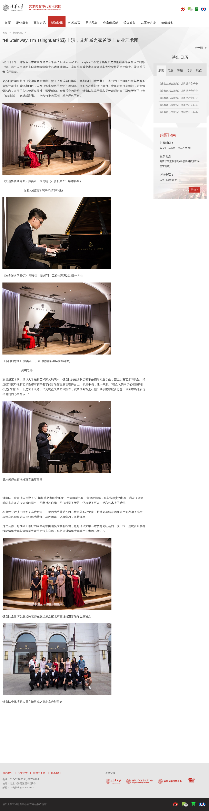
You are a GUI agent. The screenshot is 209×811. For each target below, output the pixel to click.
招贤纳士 (23, 772)
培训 (189, 70)
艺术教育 (74, 22)
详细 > (194, 189)
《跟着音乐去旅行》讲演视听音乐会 (178, 83)
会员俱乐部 (110, 22)
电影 (170, 70)
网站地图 (7, 772)
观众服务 (129, 22)
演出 (161, 70)
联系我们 (56, 772)
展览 (199, 70)
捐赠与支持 (39, 772)
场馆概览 (22, 22)
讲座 (180, 70)
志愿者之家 (148, 22)
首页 (8, 22)
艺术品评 (92, 22)
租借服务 (167, 22)
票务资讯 (39, 22)
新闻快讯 (57, 22)
